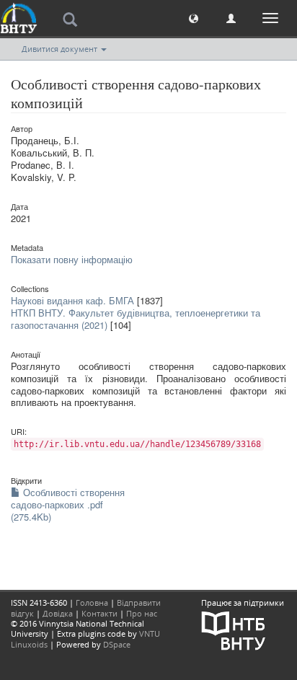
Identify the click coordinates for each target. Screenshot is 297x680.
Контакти (99, 613)
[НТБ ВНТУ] (233, 629)
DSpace (116, 644)
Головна (92, 602)
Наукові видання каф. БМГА (72, 300)
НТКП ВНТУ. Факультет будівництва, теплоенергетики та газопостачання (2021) (135, 319)
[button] (193, 18)
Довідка (58, 613)
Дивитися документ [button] (60, 48)
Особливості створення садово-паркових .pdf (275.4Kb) (68, 504)
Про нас (141, 613)
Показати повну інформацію (72, 259)
